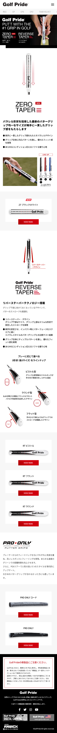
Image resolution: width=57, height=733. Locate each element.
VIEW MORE (28, 222)
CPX (22, 11)
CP (13, 11)
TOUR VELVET (45, 11)
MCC (5, 11)
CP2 (31, 11)
